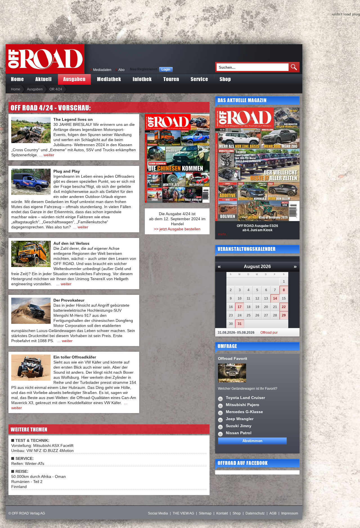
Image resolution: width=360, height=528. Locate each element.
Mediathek (109, 79)
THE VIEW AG (183, 513)
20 (266, 307)
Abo (121, 70)
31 (240, 324)
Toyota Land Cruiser (245, 397)
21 (275, 307)
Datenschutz (255, 513)
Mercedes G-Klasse (244, 411)
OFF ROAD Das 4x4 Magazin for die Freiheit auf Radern (45, 59)
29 (284, 315)
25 (249, 315)
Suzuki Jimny (238, 426)
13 (266, 298)
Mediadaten (102, 70)
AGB (272, 513)
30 (231, 324)
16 (231, 307)
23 (231, 315)
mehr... (223, 234)
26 (257, 315)
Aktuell (43, 79)
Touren (171, 79)
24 (240, 315)
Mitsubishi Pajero (242, 404)
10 (240, 298)
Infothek (142, 79)
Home (17, 79)
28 (275, 315)
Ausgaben (74, 79)
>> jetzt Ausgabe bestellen (177, 229)
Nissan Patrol (238, 433)
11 (248, 298)
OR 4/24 (56, 89)
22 (284, 307)
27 (266, 315)
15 (284, 298)
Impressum (289, 513)
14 (275, 298)
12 (257, 298)
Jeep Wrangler (239, 418)
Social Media (158, 513)
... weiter (46, 155)
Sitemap (205, 513)
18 (249, 307)
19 (257, 307)
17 (240, 307)
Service (199, 79)
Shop (225, 79)
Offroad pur (269, 333)
